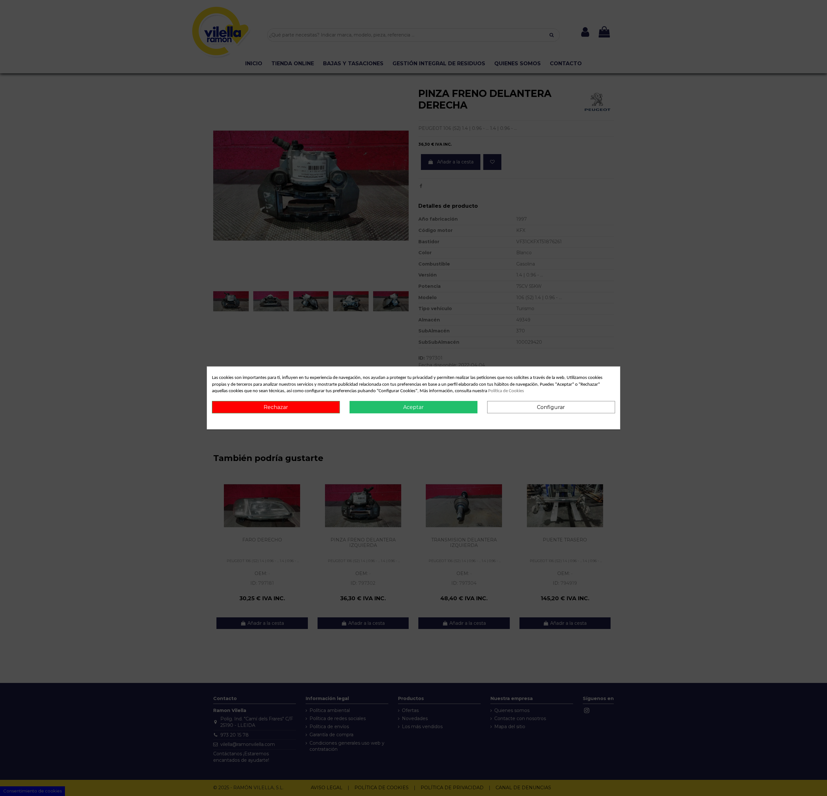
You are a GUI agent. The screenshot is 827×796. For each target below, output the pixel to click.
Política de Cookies (506, 391)
